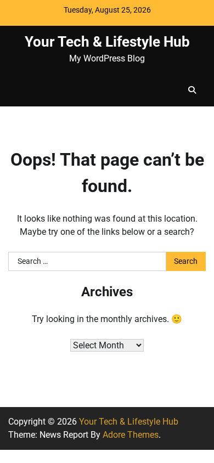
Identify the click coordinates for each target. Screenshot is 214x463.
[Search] (192, 90)
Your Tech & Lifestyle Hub (107, 41)
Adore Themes (131, 435)
